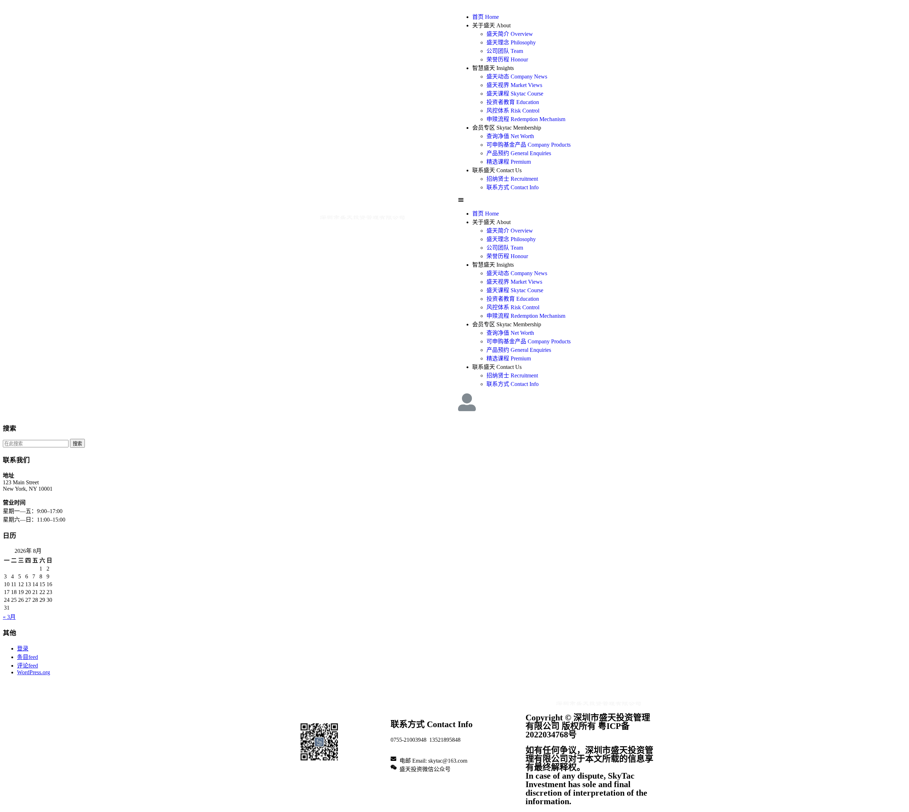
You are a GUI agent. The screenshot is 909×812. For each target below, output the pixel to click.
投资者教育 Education (512, 102)
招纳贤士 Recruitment (512, 179)
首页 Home (485, 17)
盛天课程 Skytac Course (514, 94)
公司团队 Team (504, 51)
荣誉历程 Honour (507, 59)
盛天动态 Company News (516, 76)
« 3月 (9, 617)
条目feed (27, 657)
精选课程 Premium (508, 162)
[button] (555, 200)
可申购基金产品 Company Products (528, 145)
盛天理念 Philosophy (511, 42)
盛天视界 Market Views (514, 85)
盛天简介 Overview (509, 34)
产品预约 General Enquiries (518, 153)
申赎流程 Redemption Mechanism (525, 119)
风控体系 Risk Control (512, 111)
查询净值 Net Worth (510, 136)
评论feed (27, 666)
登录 (22, 648)
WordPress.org (33, 672)
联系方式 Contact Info (512, 187)
